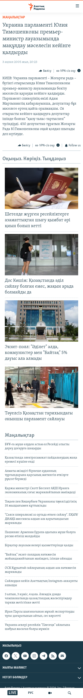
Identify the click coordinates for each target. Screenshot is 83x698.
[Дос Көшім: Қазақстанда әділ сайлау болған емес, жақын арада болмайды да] (41, 254)
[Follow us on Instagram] (34, 656)
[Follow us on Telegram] (43, 656)
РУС (30, 693)
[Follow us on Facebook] (6, 656)
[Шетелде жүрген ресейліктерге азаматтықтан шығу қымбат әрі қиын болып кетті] (41, 188)
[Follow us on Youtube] (25, 656)
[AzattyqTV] (50, 693)
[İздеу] (69, 693)
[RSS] (53, 656)
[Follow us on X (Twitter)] (15, 656)
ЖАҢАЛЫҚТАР (13, 17)
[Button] (45, 71)
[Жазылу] (62, 656)
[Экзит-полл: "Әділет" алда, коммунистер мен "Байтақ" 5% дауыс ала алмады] (41, 321)
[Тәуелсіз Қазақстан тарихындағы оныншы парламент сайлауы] (41, 387)
